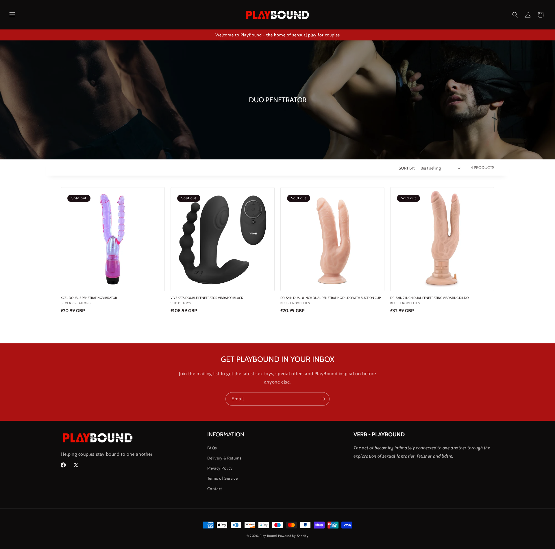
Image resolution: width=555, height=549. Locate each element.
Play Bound (268, 536)
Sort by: (407, 168)
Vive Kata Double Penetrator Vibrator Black (207, 298)
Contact (214, 488)
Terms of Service (222, 478)
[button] (12, 14)
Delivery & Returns (224, 458)
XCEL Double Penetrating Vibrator (89, 298)
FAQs (212, 448)
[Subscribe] (323, 399)
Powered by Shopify (293, 536)
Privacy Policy (220, 468)
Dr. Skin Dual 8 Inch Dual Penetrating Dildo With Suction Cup (330, 298)
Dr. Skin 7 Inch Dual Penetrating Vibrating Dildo (429, 298)
